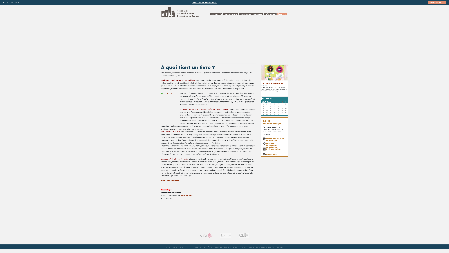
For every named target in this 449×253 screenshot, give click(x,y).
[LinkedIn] (34, 2)
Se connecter (435, 2)
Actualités (217, 14)
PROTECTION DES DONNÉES (189, 247)
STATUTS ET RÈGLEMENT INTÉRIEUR (226, 247)
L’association (231, 14)
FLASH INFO (279, 247)
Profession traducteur (251, 14)
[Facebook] (25, 2)
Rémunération (271, 154)
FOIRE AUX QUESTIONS (247, 247)
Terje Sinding (187, 195)
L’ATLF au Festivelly (272, 83)
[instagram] (39, 2)
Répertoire (271, 14)
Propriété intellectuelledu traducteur (271, 145)
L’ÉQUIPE (210, 247)
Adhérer (282, 14)
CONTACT (203, 247)
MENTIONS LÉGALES (172, 247)
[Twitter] (30, 2)
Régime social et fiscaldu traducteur (275, 139)
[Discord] (48, 2)
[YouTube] (43, 2)
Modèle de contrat (273, 149)
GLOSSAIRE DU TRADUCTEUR (265, 247)
